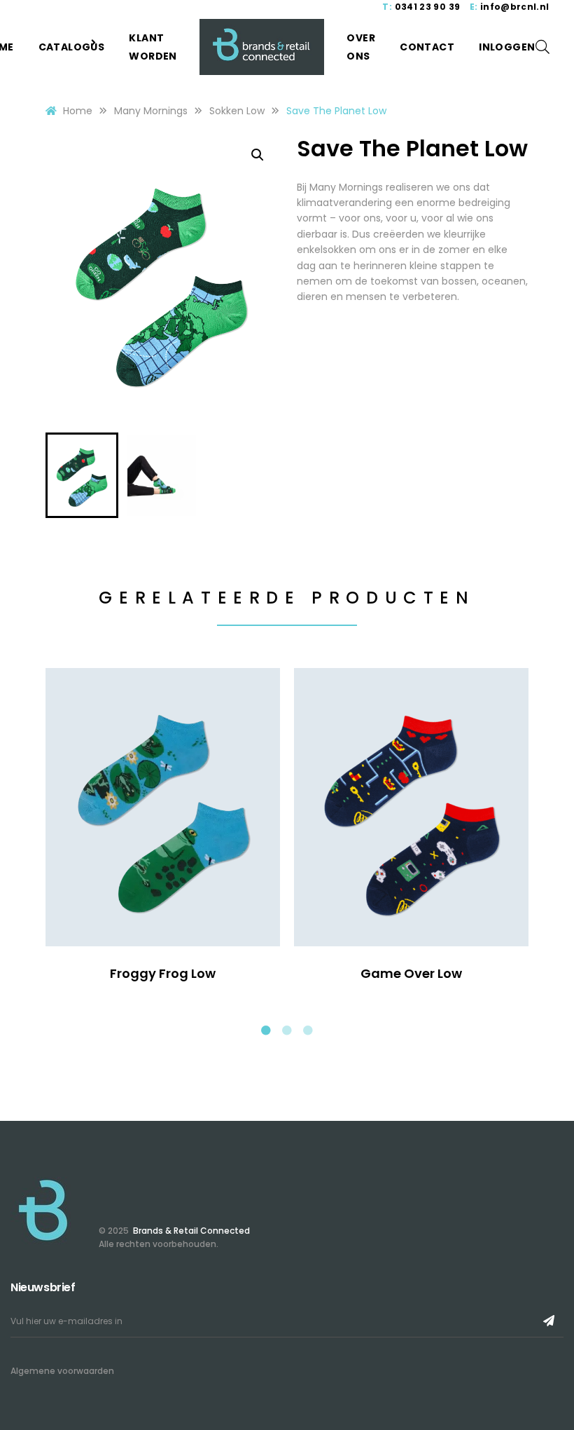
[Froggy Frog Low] (163, 807)
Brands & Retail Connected (190, 1231)
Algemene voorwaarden (62, 1371)
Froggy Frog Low (163, 973)
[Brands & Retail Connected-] (262, 47)
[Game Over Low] (411, 807)
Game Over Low (411, 973)
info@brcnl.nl (515, 7)
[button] (257, 155)
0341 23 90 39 (428, 7)
